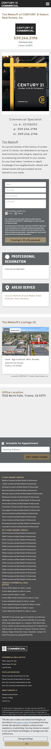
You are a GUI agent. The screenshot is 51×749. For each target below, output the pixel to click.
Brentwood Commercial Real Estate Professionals (21, 523)
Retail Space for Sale (9, 664)
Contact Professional (25, 240)
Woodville (24, 299)
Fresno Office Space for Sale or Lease (16, 588)
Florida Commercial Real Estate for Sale (15, 676)
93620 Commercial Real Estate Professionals (19, 579)
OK (26, 744)
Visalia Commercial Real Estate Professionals (19, 484)
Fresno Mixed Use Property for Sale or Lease (19, 611)
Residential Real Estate (10, 694)
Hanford (17, 296)
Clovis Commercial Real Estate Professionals (19, 520)
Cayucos (9, 296)
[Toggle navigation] (47, 2)
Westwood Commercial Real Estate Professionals (20, 497)
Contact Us (6, 701)
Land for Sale (6, 667)
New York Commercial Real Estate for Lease (17, 685)
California (12, 626)
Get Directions (36, 457)
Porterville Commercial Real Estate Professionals (20, 504)
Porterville (9, 299)
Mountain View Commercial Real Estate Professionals (22, 494)
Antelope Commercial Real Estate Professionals (20, 487)
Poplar (38, 296)
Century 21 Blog (7, 698)
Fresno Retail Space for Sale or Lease (16, 591)
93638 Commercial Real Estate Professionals (19, 556)
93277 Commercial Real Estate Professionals (19, 559)
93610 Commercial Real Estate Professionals (19, 533)
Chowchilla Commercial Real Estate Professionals (20, 507)
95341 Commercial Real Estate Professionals (19, 540)
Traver (17, 299)
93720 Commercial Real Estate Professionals (19, 576)
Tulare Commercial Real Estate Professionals (19, 517)
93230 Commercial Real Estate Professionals (19, 553)
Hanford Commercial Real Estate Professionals (20, 513)
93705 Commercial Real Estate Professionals (19, 573)
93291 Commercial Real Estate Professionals (19, 536)
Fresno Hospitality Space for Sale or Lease (18, 601)
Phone (20, 213)
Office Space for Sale (9, 661)
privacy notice (22, 722)
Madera (32, 296)
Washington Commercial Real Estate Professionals (21, 500)
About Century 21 (9, 690)
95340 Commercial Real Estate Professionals (19, 566)
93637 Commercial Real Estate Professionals (19, 550)
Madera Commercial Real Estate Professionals (19, 480)
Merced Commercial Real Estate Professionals (19, 490)
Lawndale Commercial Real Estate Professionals (20, 527)
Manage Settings (25, 739)
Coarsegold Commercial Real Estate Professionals (21, 510)
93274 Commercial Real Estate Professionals (19, 563)
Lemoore (25, 296)
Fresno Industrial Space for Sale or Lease (17, 608)
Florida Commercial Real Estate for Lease (16, 679)
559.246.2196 (25, 37)
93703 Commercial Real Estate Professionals (19, 543)
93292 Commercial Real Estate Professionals (19, 546)
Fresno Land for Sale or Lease (13, 594)
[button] (25, 444)
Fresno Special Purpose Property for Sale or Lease (21, 604)
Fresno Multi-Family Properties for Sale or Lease (20, 598)
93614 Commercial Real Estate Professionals (19, 569)
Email (11, 213)
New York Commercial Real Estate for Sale (16, 682)
